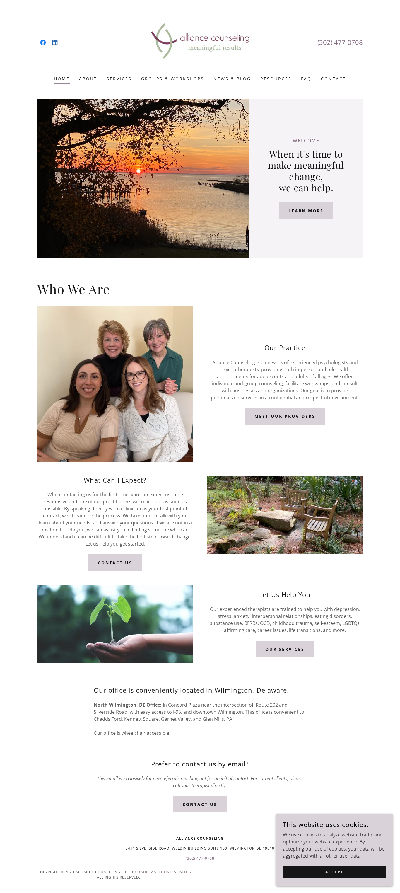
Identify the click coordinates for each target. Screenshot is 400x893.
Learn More (306, 211)
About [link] (88, 78)
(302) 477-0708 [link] (340, 42)
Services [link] (119, 78)
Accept (334, 872)
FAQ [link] (306, 78)
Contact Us (115, 562)
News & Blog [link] (232, 78)
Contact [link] (333, 78)
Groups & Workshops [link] (172, 78)
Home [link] (62, 78)
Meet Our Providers (284, 416)
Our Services (285, 649)
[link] (43, 42)
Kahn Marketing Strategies (167, 872)
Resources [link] (276, 78)
